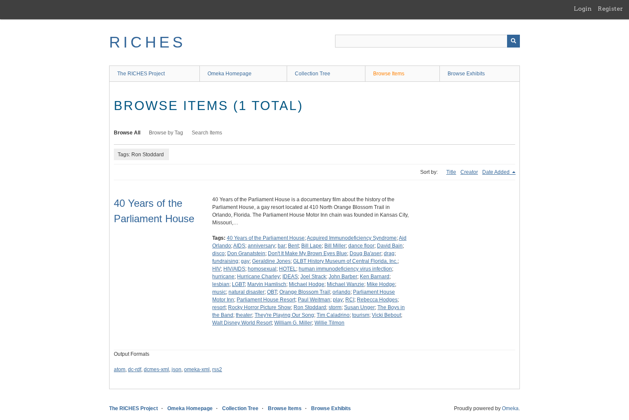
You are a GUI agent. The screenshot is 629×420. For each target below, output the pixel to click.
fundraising (225, 261)
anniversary (261, 246)
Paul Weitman (314, 300)
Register (610, 8)
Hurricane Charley (258, 277)
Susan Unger (359, 307)
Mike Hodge (381, 284)
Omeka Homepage (230, 74)
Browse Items (388, 74)
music (219, 292)
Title (451, 172)
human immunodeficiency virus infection (345, 269)
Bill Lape (311, 246)
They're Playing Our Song (284, 315)
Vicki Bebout (386, 315)
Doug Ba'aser (365, 253)
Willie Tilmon (329, 323)
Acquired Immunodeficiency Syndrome (352, 238)
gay (245, 261)
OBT (272, 292)
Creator (469, 172)
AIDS (239, 246)
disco (218, 253)
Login (583, 8)
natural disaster (246, 292)
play (338, 300)
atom (119, 369)
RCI (349, 300)
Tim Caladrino (333, 315)
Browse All (127, 133)
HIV (216, 269)
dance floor (361, 246)
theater (244, 315)
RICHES (147, 42)
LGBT (238, 284)
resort (218, 307)
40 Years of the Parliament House (266, 238)
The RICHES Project (141, 74)
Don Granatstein (246, 253)
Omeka (510, 408)
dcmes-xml (156, 369)
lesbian (220, 284)
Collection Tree (312, 74)
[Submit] (513, 41)
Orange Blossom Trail (304, 292)
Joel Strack (313, 277)
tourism (360, 315)
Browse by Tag (166, 133)
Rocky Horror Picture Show (259, 307)
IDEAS (290, 277)
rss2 (217, 369)
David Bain (390, 246)
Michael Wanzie (345, 284)
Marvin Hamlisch (266, 284)
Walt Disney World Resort (242, 323)
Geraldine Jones (271, 261)
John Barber (343, 277)
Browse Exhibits (466, 74)
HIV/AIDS (234, 269)
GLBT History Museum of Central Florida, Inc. (345, 261)
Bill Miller (335, 246)
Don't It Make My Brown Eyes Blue (307, 253)
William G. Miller (293, 323)
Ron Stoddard (310, 307)
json (176, 369)
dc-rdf (134, 369)
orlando (341, 292)
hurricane (223, 277)
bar (281, 246)
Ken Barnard (374, 277)
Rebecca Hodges (377, 300)
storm (335, 307)
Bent (293, 246)
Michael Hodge (306, 284)
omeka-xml (197, 369)
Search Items (207, 133)
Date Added (496, 172)
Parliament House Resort (266, 300)
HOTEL (287, 269)
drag (389, 253)
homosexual (262, 269)
